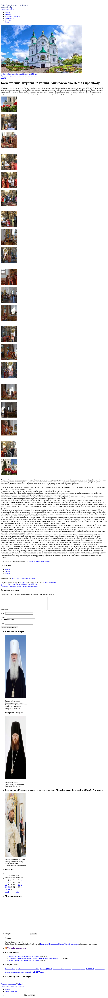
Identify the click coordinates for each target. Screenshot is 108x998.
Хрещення (42, 968)
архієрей (48, 969)
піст (30, 972)
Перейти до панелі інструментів (12, 986)
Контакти (8, 20)
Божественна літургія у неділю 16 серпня (24, 960)
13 (21, 882)
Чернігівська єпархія (71, 944)
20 (21, 885)
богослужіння (64, 968)
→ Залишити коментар (27, 579)
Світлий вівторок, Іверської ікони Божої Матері (19, 74)
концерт (77, 969)
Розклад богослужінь (12, 16)
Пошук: (8, 934)
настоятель (90, 969)
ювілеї (42, 972)
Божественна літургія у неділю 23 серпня (24, 956)
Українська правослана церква (38, 561)
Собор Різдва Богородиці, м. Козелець (14, 5)
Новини (8, 14)
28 (6, 889)
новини (97, 969)
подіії (13, 972)
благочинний (57, 969)
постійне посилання (49, 582)
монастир (82, 968)
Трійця (37, 968)
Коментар (4, 610)
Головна (8, 12)
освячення (102, 968)
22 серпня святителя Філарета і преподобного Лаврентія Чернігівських (34, 958)
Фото (7, 22)
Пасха (13, 968)
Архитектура (8, 968)
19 (19, 885)
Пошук (27, 995)
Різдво (17, 968)
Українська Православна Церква (52, 944)
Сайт (2, 623)
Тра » (17, 892)
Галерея (3, 78)
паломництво (8, 972)
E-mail (4, 617)
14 (6, 885)
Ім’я (3, 613)
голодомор (71, 969)
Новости (23, 582)
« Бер (7, 892)
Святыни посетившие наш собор (27, 968)
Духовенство (9, 18)
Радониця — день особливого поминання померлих (20, 76)
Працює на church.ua (8, 984)
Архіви (7, 942)
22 (9, 887)
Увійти (19, 984)
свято (36, 971)
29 (9, 889)
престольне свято (22, 972)
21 (6, 887)
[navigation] (54, 992)
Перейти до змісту (7, 9)
